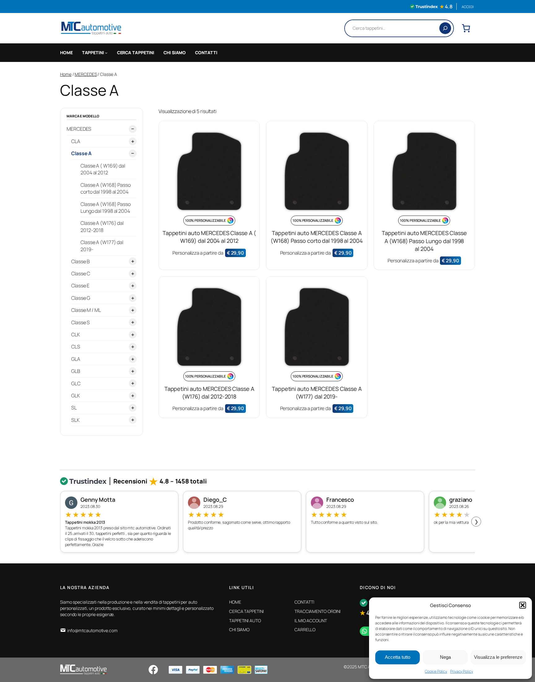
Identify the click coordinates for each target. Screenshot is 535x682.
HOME (66, 52)
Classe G (80, 297)
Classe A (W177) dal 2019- (101, 245)
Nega (445, 657)
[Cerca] (445, 28)
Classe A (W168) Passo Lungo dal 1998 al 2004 (105, 207)
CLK (75, 334)
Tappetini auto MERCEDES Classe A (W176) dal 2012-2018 (209, 392)
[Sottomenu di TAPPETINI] (106, 52)
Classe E (80, 285)
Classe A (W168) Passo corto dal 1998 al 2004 (105, 188)
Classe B (80, 261)
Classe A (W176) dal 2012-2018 (102, 226)
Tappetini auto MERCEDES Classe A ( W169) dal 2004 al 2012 (209, 236)
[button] (523, 605)
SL (74, 407)
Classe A (81, 153)
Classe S (80, 322)
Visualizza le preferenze (498, 657)
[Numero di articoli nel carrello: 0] (466, 28)
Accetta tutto (397, 657)
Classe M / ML (86, 310)
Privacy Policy (461, 671)
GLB (75, 371)
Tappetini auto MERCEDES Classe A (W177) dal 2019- (317, 392)
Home (66, 74)
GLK (75, 395)
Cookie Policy (436, 671)
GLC (75, 383)
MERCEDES (86, 74)
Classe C (80, 273)
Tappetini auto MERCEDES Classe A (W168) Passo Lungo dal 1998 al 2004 (424, 240)
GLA (75, 358)
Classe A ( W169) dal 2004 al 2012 (102, 169)
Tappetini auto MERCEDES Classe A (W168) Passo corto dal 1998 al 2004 (317, 236)
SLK (75, 419)
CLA (75, 141)
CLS (75, 346)
